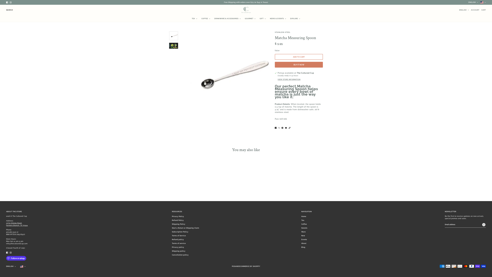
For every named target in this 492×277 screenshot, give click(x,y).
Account (475, 10)
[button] (289, 127)
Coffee (304, 224)
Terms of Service (179, 236)
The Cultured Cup (305, 73)
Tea (302, 220)
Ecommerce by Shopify (249, 266)
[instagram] (11, 2)
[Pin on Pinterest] (282, 127)
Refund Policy (178, 220)
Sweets (304, 228)
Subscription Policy (180, 232)
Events (304, 239)
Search (9, 10)
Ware (303, 232)
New (303, 236)
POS (233, 266)
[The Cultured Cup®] (246, 10)
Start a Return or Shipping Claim (185, 228)
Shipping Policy (178, 224)
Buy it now (299, 65)
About (303, 243)
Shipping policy (178, 251)
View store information (289, 79)
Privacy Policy (178, 216)
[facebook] (7, 2)
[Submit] (483, 224)
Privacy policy (178, 247)
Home (303, 216)
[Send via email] (286, 127)
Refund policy (178, 239)
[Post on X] (279, 127)
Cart (483, 10)
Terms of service (179, 243)
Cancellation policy (180, 255)
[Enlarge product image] (225, 75)
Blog (303, 247)
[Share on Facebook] (276, 127)
